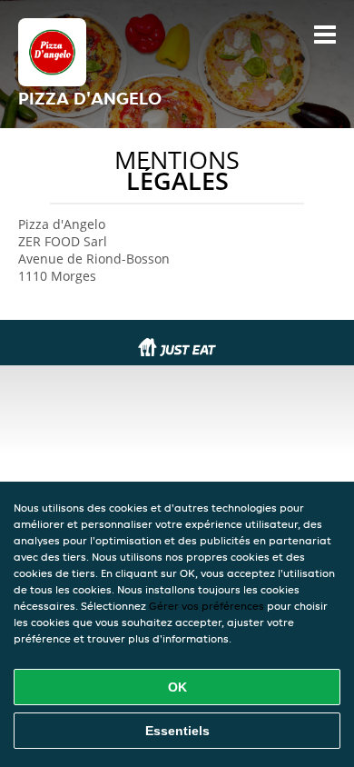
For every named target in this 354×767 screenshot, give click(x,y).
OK (177, 687)
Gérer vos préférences (206, 606)
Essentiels (177, 730)
